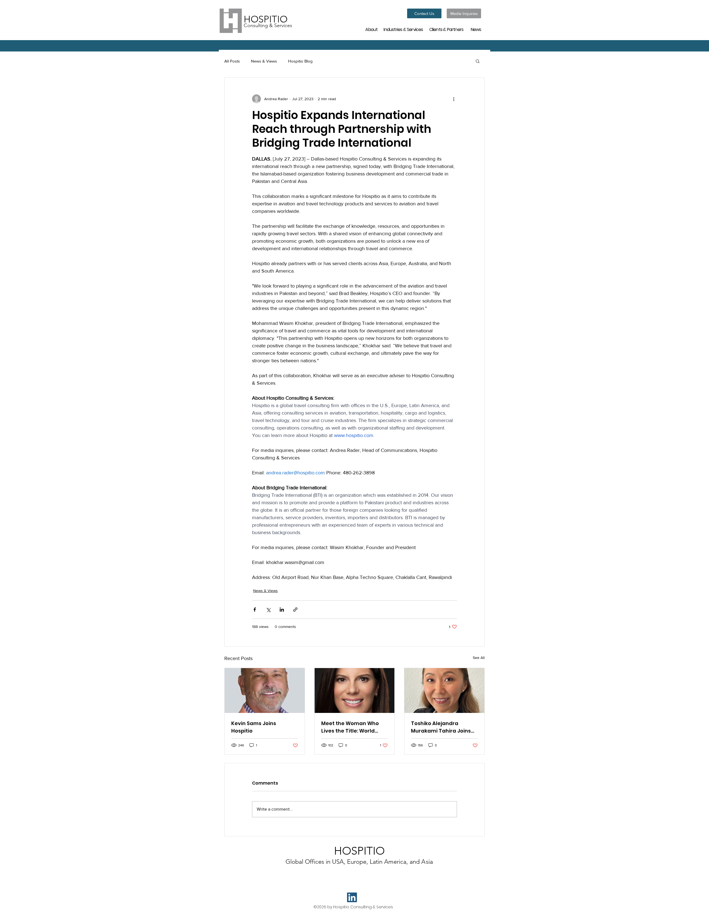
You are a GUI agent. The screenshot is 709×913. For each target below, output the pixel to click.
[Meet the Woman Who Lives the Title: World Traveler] (355, 690)
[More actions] (453, 98)
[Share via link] (295, 609)
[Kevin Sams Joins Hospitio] (265, 690)
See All (479, 657)
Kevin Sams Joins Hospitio (253, 727)
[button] (477, 61)
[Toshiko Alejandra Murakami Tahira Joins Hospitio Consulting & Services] (444, 690)
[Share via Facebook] (254, 609)
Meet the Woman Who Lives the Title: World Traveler (350, 727)
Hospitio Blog (300, 61)
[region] (372, 29)
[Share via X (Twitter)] (268, 609)
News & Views (264, 61)
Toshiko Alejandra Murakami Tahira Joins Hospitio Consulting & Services (441, 727)
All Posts (232, 61)
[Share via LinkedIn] (281, 609)
